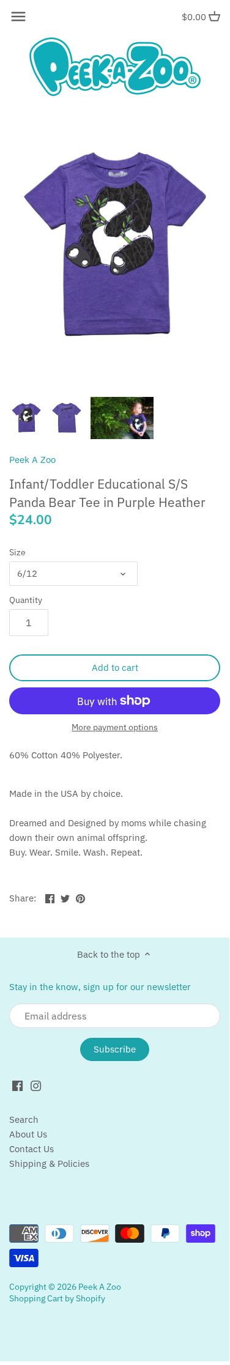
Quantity (25, 600)
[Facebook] (17, 1085)
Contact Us (31, 1149)
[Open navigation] (18, 16)
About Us (28, 1134)
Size (17, 552)
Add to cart (115, 667)
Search (24, 1119)
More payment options (115, 727)
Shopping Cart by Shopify (57, 1298)
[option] (26, 417)
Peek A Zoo (32, 459)
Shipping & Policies (49, 1163)
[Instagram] (36, 1085)
